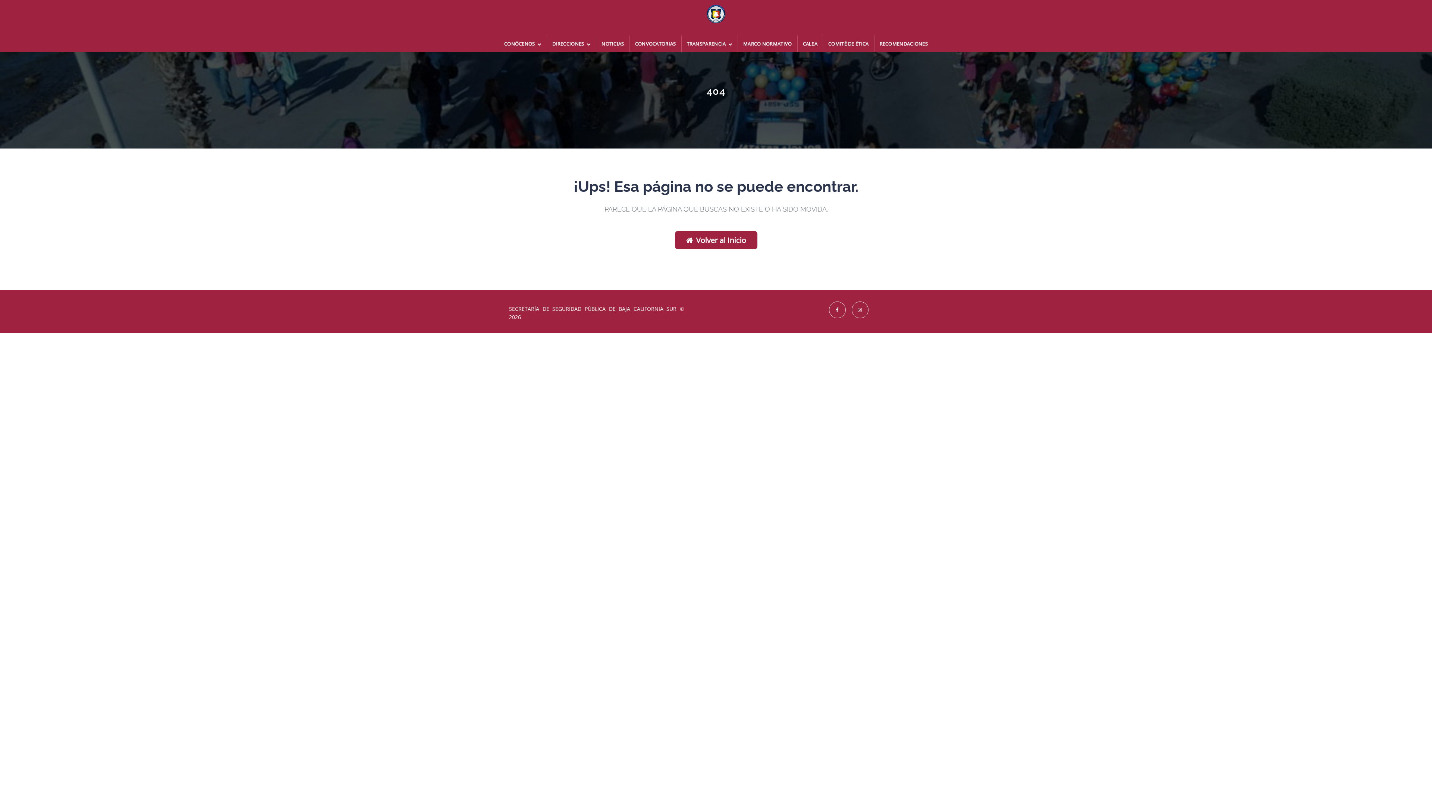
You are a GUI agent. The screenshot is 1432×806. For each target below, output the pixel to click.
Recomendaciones (904, 43)
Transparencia (707, 43)
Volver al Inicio (721, 240)
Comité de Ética (848, 43)
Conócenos (520, 43)
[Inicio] (716, 18)
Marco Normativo (767, 43)
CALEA (810, 43)
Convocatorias (655, 43)
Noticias (613, 43)
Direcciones (568, 43)
